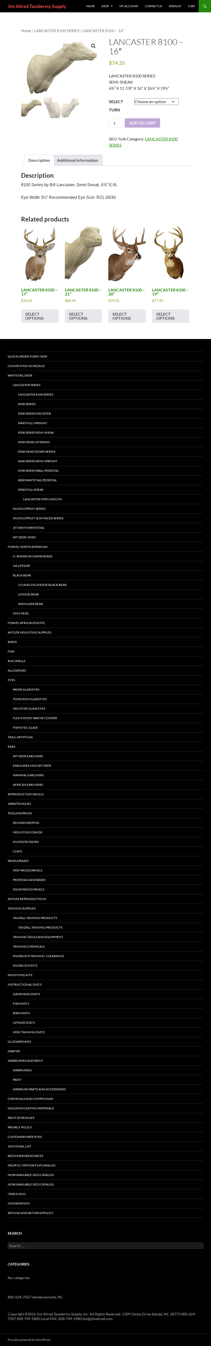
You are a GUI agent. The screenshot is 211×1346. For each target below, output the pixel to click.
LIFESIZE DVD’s (24, 1022)
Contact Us (153, 6)
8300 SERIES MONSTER (34, 413)
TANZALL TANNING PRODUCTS (35, 918)
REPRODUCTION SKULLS (25, 794)
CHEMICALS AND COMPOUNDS (30, 1099)
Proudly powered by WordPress (29, 1340)
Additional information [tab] (77, 160)
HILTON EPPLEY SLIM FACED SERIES (38, 518)
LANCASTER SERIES (26, 385)
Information (19, 1203)
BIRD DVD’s (21, 1013)
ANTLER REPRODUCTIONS (27, 899)
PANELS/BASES (18, 861)
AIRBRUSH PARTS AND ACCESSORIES (39, 1089)
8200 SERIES (27, 404)
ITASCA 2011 (17, 1194)
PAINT (17, 1080)
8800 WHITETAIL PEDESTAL (37, 480)
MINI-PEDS (21, 613)
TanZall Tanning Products (40, 927)
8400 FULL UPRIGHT (32, 423)
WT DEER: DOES (24, 537)
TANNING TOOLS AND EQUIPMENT (38, 937)
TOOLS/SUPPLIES (20, 813)
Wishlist (175, 6)
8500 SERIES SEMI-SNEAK (36, 432)
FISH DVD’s (21, 1003)
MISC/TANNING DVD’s (29, 1032)
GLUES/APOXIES (19, 1042)
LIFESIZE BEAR (28, 594)
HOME (90, 6)
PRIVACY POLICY (20, 1127)
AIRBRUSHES (22, 1070)
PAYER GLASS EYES (26, 689)
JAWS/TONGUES (19, 804)
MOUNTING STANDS (27, 832)
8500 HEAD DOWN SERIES (36, 451)
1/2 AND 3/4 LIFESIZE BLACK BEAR (42, 585)
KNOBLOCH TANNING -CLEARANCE (38, 956)
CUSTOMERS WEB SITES (25, 1137)
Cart (191, 6)
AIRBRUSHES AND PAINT (25, 1061)
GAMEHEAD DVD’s (26, 994)
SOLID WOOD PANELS (28, 889)
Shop (105, 6)
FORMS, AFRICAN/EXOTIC (26, 623)
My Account (128, 6)
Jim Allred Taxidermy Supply (37, 6)
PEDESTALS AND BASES (29, 880)
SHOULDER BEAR (30, 604)
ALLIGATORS (17, 670)
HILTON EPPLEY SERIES (29, 509)
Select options (34, 315)
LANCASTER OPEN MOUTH (42, 499)
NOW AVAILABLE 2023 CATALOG (31, 1175)
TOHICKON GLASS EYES (30, 699)
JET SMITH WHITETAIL (29, 528)
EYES (11, 680)
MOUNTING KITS (20, 975)
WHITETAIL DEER (20, 375)
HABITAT (14, 1051)
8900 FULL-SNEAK (30, 490)
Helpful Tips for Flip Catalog (32, 1165)
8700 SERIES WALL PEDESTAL (38, 471)
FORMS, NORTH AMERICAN (28, 547)
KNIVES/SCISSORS (26, 842)
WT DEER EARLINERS (28, 756)
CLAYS (17, 851)
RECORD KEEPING (26, 823)
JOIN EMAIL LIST (19, 1146)
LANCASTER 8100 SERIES (57, 30)
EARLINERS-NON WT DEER (32, 766)
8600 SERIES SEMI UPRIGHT (37, 461)
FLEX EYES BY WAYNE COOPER (35, 718)
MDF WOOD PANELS (27, 870)
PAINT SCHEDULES (21, 1118)
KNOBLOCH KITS (25, 965)
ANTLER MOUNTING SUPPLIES (29, 632)
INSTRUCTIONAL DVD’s (25, 984)
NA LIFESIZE (21, 566)
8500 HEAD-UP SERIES (34, 442)
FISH (11, 651)
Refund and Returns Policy (31, 1213)
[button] (93, 46)
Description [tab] (39, 160)
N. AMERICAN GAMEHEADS (32, 556)
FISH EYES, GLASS (25, 727)
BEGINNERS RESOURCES (25, 1156)
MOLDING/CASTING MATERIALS (31, 1108)
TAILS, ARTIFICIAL (20, 737)
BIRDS (12, 642)
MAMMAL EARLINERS (28, 775)
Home (26, 30)
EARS (11, 746)
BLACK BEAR (22, 575)
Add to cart (142, 122)
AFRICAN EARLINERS (28, 785)
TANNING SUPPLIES (22, 908)
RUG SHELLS (16, 661)
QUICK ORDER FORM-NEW (27, 356)
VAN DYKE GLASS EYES (29, 708)
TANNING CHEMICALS (29, 946)
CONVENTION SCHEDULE (26, 366)
